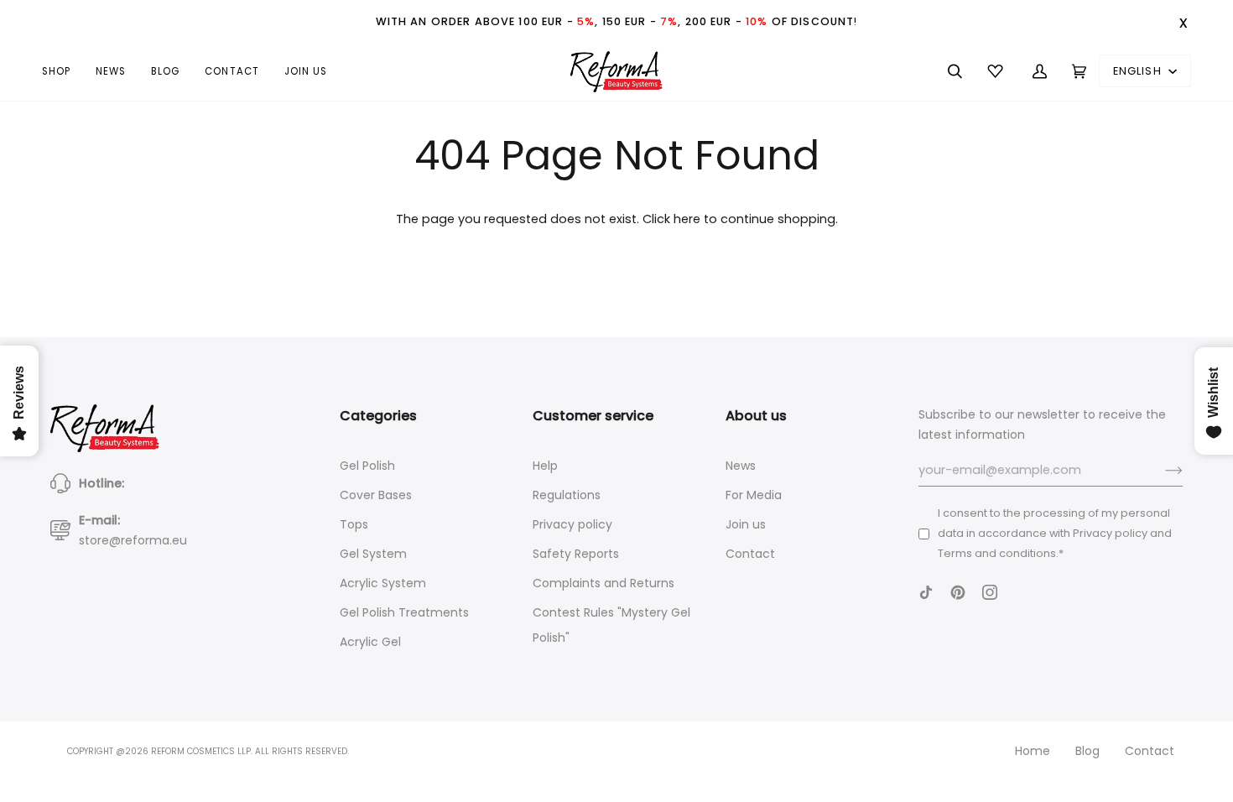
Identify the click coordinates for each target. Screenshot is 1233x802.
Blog (1087, 750)
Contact (750, 553)
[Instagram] (989, 592)
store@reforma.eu (133, 540)
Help (545, 465)
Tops (354, 524)
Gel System (373, 553)
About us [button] (756, 415)
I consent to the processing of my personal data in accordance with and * (1055, 533)
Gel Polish (367, 465)
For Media (754, 495)
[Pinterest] (957, 592)
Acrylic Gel (370, 641)
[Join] (1160, 470)
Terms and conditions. (998, 553)
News (741, 465)
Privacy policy (572, 524)
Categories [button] (378, 415)
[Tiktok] (926, 592)
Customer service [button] (593, 415)
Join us (746, 524)
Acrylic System (383, 583)
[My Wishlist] (997, 71)
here (687, 219)
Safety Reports (576, 553)
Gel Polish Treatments (404, 612)
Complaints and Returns (603, 583)
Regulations (567, 495)
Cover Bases (376, 495)
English (1139, 71)
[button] (62, 71)
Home (1032, 750)
